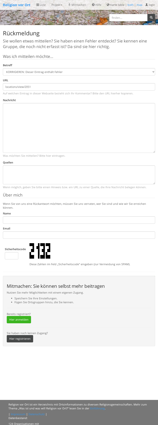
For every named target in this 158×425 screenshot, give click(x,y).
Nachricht (9, 100)
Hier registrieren (20, 338)
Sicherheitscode (15, 249)
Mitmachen (78, 5)
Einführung (97, 408)
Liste (42, 5)
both (131, 5)
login (151, 5)
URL (5, 80)
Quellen (8, 162)
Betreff (7, 65)
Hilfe (98, 5)
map (139, 5)
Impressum (18, 414)
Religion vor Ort (16, 5)
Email (6, 228)
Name (7, 213)
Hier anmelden (19, 319)
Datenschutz (37, 414)
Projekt (55, 5)
